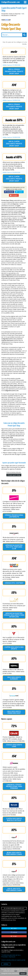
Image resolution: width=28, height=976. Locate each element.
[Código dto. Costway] (14, 565)
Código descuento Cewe (14, 745)
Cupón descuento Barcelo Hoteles (14, 819)
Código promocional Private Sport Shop (14, 71)
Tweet (20, 192)
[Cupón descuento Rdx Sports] (14, 633)
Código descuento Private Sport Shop (14, 106)
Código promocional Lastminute (14, 516)
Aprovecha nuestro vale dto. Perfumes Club (14, 547)
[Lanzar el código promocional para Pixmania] (14, 763)
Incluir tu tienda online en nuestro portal (13, 960)
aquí (15, 971)
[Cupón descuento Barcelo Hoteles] (14, 805)
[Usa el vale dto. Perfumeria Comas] (14, 871)
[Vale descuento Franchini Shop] (14, 696)
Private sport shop (14, 475)
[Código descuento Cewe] (14, 733)
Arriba (6, 964)
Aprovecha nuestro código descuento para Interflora (14, 615)
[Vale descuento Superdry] (14, 665)
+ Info (22, 14)
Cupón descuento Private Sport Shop (14, 143)
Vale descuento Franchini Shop (14, 712)
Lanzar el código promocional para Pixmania (14, 786)
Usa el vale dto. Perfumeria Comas (14, 889)
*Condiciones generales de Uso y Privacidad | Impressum (11, 956)
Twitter (14, 928)
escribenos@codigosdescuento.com (14, 908)
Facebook (9, 192)
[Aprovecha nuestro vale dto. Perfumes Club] (14, 533)
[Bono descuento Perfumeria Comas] (14, 837)
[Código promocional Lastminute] (14, 497)
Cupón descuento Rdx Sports (14, 648)
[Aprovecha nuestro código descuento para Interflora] (14, 599)
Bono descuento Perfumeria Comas (14, 853)
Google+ (14, 195)
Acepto (23, 973)
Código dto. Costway (14, 583)
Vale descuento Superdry (14, 678)
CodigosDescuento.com (10, 2)
